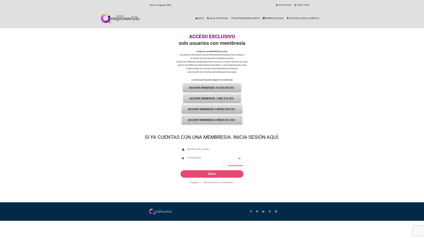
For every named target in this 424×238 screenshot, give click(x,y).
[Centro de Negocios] (121, 18)
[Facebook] (250, 211)
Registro (194, 182)
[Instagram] (257, 211)
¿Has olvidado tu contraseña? (218, 182)
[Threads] (276, 211)
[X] (269, 211)
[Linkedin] (263, 211)
